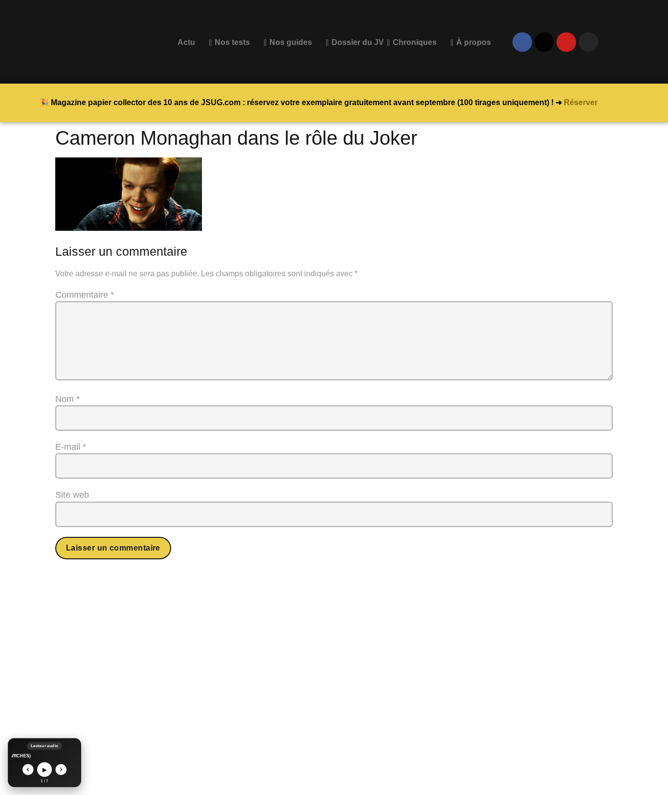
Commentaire (84, 295)
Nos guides (290, 42)
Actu (186, 42)
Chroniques (415, 42)
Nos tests (232, 42)
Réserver (581, 102)
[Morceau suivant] (61, 769)
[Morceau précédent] (28, 769)
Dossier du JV (358, 42)
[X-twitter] (544, 42)
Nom (67, 399)
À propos (473, 42)
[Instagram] (588, 42)
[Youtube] (566, 42)
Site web (72, 495)
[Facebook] (522, 42)
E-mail (70, 447)
